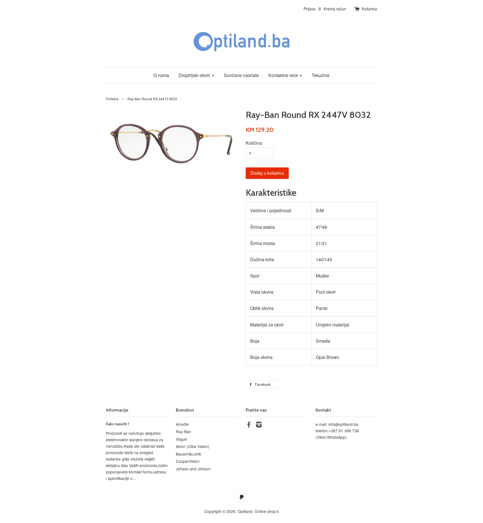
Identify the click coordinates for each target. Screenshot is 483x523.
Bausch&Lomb (188, 454)
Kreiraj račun (335, 8)
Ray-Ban (183, 431)
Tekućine (321, 75)
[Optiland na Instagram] (259, 425)
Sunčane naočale (241, 75)
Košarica (369, 8)
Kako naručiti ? (117, 424)
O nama (161, 75)
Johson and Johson (193, 468)
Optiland (245, 511)
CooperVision (188, 461)
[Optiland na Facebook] (249, 425)
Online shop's (267, 511)
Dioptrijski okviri (195, 75)
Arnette (182, 424)
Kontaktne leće (283, 75)
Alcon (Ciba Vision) (192, 446)
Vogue (181, 439)
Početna (112, 98)
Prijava (310, 8)
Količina (254, 143)
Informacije (117, 410)
